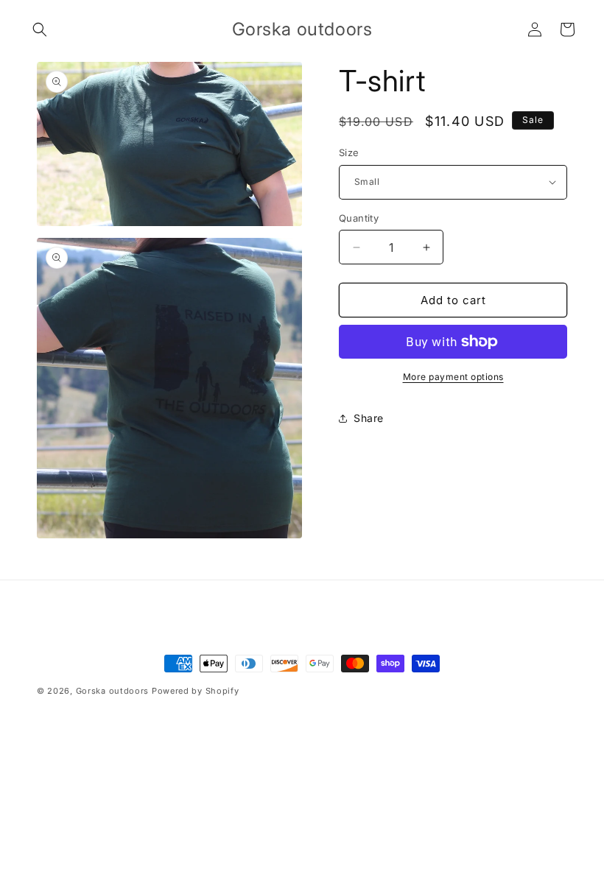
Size (349, 152)
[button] (40, 29)
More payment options (453, 376)
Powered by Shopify (195, 691)
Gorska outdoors (113, 691)
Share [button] (369, 418)
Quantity (359, 218)
